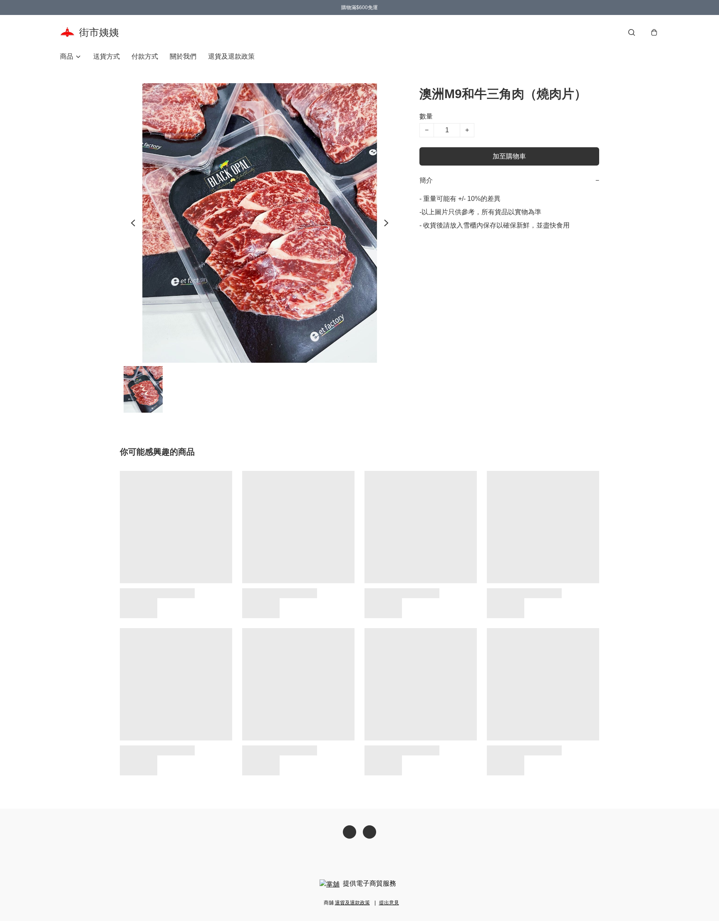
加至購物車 (509, 156)
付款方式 (144, 56)
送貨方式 (106, 56)
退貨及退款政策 (231, 56)
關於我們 (183, 56)
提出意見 (389, 903)
